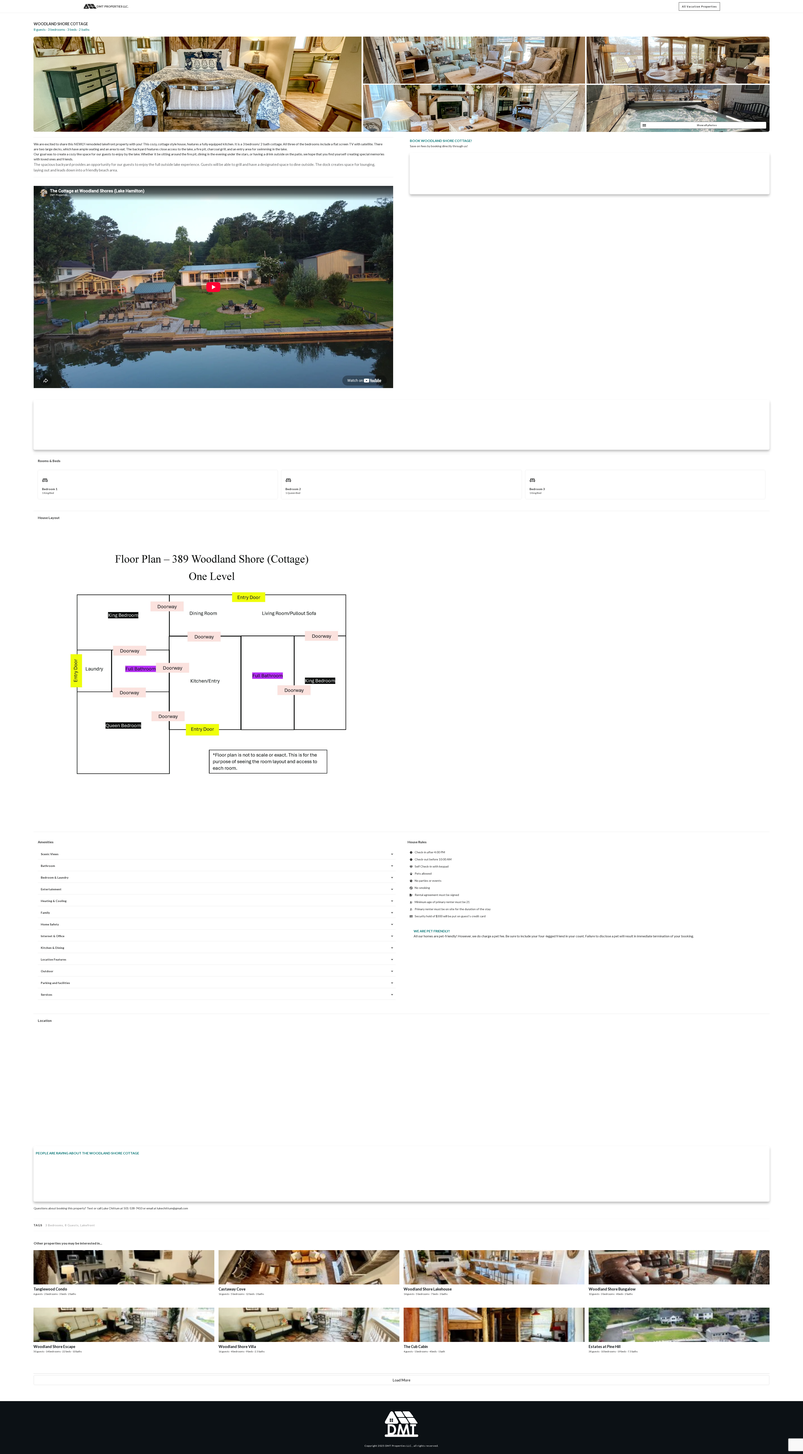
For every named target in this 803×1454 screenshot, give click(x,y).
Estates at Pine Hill (679, 1334)
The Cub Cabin (494, 1334)
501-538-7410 (133, 1208)
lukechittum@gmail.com (172, 1208)
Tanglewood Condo (123, 1276)
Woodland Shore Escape (123, 1334)
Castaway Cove (309, 1276)
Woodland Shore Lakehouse (494, 1276)
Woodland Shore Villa (309, 1334)
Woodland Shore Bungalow (679, 1276)
